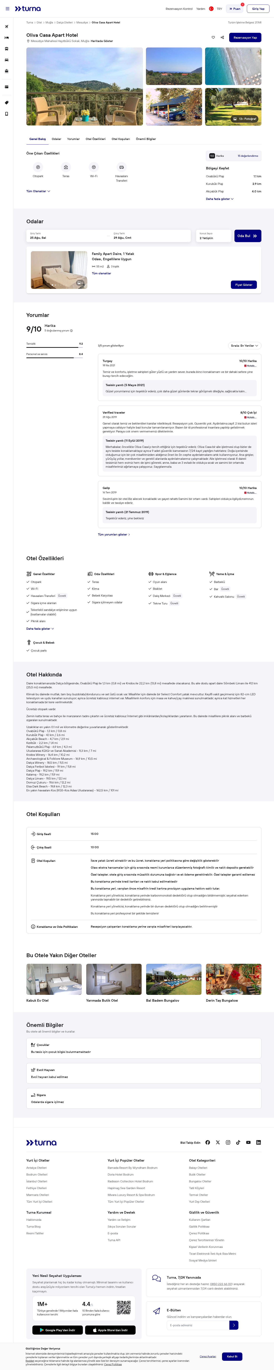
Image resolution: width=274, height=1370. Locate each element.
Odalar (56, 139)
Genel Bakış (37, 139)
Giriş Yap (258, 9)
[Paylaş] (222, 37)
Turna (29, 22)
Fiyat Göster (243, 285)
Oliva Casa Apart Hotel (106, 22)
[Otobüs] (6, 49)
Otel (39, 22)
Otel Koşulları (121, 139)
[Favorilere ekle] (213, 37)
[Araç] (6, 60)
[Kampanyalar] (6, 103)
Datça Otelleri (65, 22)
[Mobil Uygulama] (6, 114)
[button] (143, 86)
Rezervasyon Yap (245, 37)
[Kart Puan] (6, 87)
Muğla (49, 22)
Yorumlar (73, 139)
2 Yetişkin (206, 238)
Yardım (200, 9)
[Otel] (6, 38)
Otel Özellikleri (96, 139)
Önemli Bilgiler (146, 139)
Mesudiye (82, 22)
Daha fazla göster (38, 628)
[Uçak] (6, 27)
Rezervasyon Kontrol (179, 9)
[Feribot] (6, 71)
